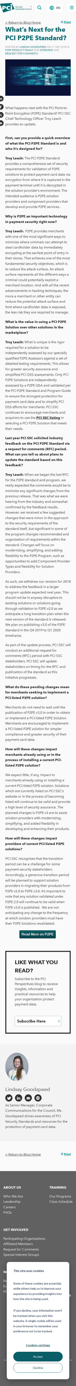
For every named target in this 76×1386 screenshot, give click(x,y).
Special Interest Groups (21, 1255)
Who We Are (13, 1196)
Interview (46, 50)
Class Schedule (61, 1202)
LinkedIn (18, 1098)
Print (67, 22)
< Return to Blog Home (23, 23)
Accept (38, 1356)
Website (38, 1098)
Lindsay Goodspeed (33, 46)
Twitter (8, 1098)
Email (28, 1098)
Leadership (11, 1202)
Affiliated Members (18, 1244)
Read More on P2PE (38, 934)
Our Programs (60, 1196)
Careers (9, 1207)
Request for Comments (21, 53)
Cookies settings (38, 1345)
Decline (38, 1368)
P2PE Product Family (19, 50)
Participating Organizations (24, 1239)
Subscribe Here (31, 1021)
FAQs (7, 1212)
